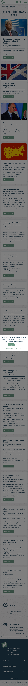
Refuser (18, 345)
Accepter (11, 345)
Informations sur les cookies (14, 348)
